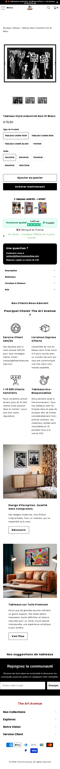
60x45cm (23, 157)
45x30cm (9, 157)
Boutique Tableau (11, 28)
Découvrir (19, 530)
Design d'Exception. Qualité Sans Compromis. (27, 507)
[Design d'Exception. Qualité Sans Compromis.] (30, 471)
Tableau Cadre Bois (42, 135)
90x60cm (9, 165)
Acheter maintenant (30, 186)
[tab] (30, 271)
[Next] (54, 63)
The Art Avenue (24, 762)
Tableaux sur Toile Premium (28, 604)
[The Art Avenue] (30, 8)
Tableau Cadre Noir (16, 135)
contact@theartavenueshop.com (22, 256)
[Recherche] (49, 8)
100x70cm (24, 165)
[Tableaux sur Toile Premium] (30, 571)
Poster (37, 144)
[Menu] (1, 8)
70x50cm (38, 157)
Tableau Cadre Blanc (17, 144)
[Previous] (5, 63)
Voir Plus (18, 636)
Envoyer (53, 685)
